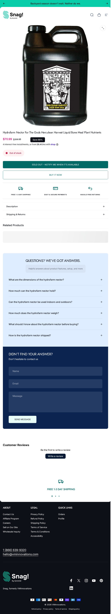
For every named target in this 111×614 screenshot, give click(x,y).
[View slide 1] (51, 494)
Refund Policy (36, 516)
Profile (60, 516)
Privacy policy (47, 607)
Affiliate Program (11, 516)
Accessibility (36, 534)
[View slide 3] (58, 494)
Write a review (54, 454)
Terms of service (60, 607)
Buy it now (55, 175)
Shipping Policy (37, 521)
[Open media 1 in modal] (103, 28)
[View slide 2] (54, 494)
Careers (7, 521)
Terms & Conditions (39, 529)
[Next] (107, 3)
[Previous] (4, 3)
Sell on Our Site (10, 525)
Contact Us (8, 512)
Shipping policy (72, 607)
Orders (60, 512)
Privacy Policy (37, 512)
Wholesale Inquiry (11, 529)
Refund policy (35, 607)
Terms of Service (38, 525)
